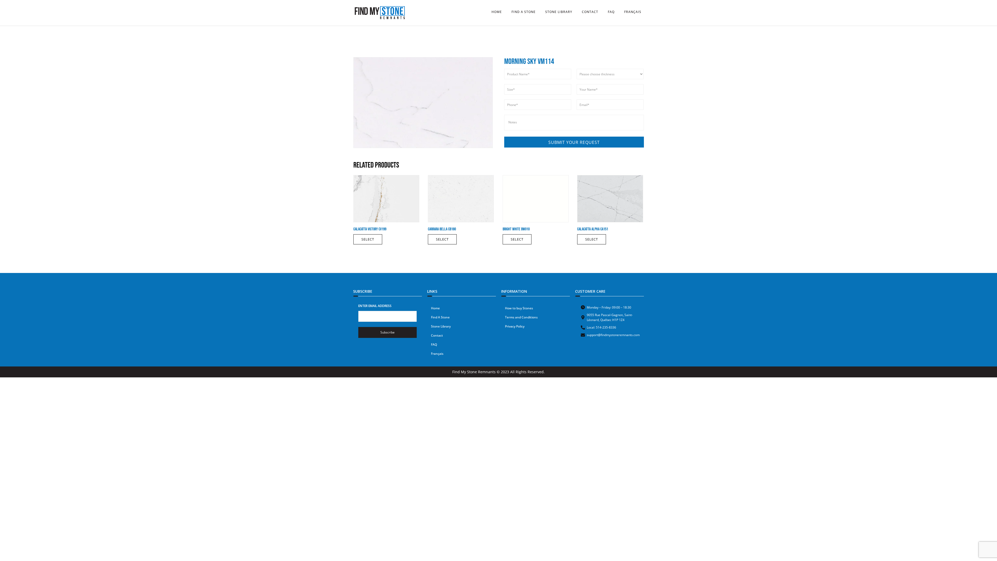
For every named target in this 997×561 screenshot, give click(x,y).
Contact (437, 335)
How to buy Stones (519, 308)
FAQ (434, 344)
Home (435, 308)
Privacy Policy (514, 326)
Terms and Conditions (521, 317)
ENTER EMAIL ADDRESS (375, 306)
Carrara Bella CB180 (442, 229)
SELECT (367, 239)
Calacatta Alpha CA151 (592, 229)
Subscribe (387, 332)
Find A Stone (440, 317)
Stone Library (441, 326)
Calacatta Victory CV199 (369, 229)
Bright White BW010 (516, 229)
